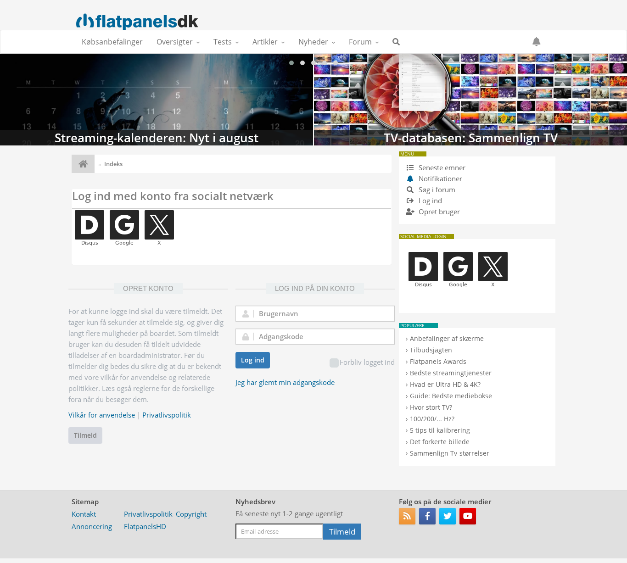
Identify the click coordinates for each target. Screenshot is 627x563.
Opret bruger (438, 211)
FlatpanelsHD (145, 526)
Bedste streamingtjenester (451, 372)
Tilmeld (85, 435)
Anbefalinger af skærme (447, 338)
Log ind (252, 360)
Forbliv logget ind (367, 362)
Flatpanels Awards (438, 361)
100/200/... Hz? (432, 418)
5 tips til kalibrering (440, 430)
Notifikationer (440, 178)
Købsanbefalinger (112, 42)
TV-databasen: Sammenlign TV (470, 99)
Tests (222, 42)
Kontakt (84, 513)
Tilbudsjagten (431, 350)
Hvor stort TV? (431, 407)
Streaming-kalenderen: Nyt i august (156, 99)
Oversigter (175, 42)
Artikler (265, 42)
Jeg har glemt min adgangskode (285, 382)
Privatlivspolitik (166, 414)
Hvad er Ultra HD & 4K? (445, 384)
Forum (360, 42)
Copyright (191, 513)
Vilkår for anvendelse (101, 414)
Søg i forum (436, 189)
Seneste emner (441, 167)
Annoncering (92, 526)
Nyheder (313, 42)
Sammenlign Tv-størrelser (449, 453)
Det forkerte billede (440, 441)
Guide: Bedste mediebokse (451, 395)
